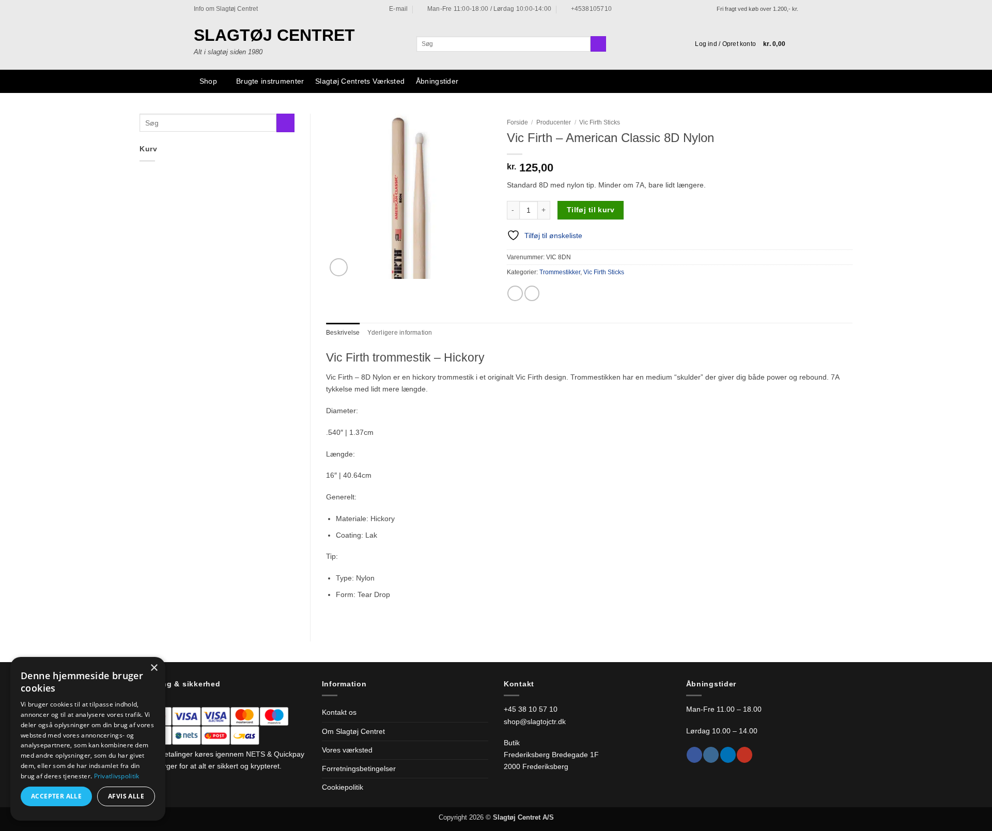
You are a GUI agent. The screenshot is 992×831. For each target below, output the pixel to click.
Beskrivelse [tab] (343, 333)
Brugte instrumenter (270, 81)
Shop (208, 81)
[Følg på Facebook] (694, 755)
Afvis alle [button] (126, 796)
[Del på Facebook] (515, 293)
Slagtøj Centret (274, 35)
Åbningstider (437, 81)
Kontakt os (339, 712)
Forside (517, 122)
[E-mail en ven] (532, 293)
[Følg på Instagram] (711, 755)
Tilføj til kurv (590, 210)
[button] (725, 44)
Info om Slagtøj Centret (226, 9)
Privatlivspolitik (117, 776)
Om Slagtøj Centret (353, 731)
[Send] (598, 44)
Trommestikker (559, 272)
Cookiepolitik (342, 787)
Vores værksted (347, 750)
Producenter (553, 122)
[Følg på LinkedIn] (728, 755)
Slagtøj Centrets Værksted (360, 81)
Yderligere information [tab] (399, 333)
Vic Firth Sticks (599, 122)
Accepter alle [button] (56, 796)
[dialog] (87, 739)
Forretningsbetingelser (359, 768)
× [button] (154, 668)
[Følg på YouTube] (744, 755)
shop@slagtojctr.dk (535, 721)
